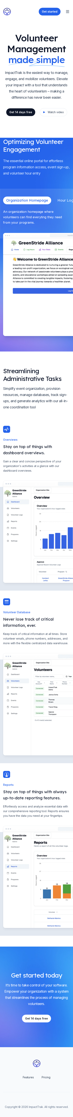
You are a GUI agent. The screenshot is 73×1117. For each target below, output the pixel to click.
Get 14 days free (20, 112)
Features (28, 1077)
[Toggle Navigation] (67, 12)
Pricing (46, 1077)
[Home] (7, 11)
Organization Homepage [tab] (27, 200)
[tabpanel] (36, 272)
